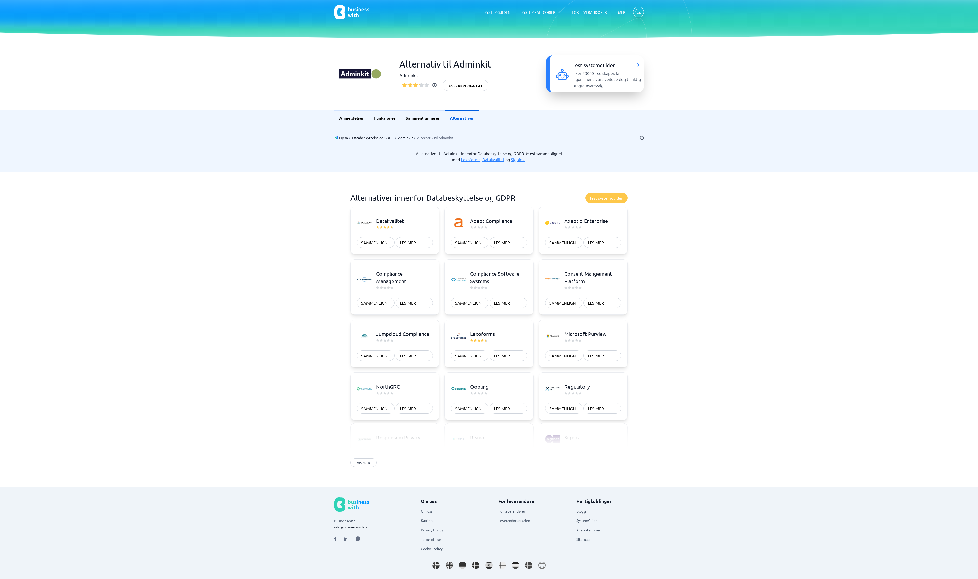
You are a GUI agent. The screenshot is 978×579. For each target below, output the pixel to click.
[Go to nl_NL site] (515, 565)
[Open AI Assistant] (358, 539)
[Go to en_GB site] (449, 565)
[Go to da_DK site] (475, 565)
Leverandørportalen (514, 520)
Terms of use (431, 539)
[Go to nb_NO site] (436, 565)
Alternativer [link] (462, 118)
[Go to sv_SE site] (528, 565)
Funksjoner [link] (385, 118)
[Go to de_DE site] (462, 565)
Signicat (518, 159)
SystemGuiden (588, 520)
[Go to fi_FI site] (502, 565)
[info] (434, 85)
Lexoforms (470, 159)
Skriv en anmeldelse (465, 85)
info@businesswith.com (352, 526)
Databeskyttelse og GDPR (373, 137)
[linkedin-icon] (346, 539)
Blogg (581, 511)
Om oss (426, 511)
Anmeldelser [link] (351, 118)
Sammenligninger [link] (423, 118)
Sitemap (583, 539)
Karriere (427, 520)
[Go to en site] (542, 565)
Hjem (343, 137)
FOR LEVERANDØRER (589, 12)
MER (622, 12)
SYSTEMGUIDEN (497, 12)
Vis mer (363, 462)
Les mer (408, 242)
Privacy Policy (432, 530)
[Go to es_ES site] (489, 565)
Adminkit (405, 137)
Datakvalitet (493, 159)
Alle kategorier (588, 530)
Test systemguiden (606, 197)
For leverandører (511, 511)
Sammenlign (374, 242)
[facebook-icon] (335, 539)
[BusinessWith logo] (351, 12)
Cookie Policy (432, 548)
